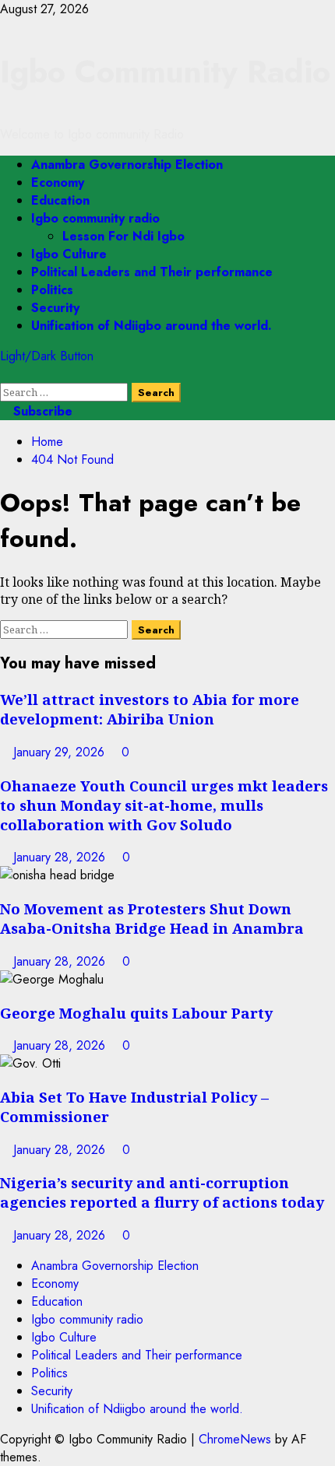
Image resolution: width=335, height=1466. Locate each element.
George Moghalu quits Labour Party (136, 1012)
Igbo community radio (95, 218)
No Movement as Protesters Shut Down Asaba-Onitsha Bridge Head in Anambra (152, 918)
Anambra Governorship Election (127, 165)
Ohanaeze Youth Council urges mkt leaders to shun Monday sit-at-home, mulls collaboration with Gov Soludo (164, 805)
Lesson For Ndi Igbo (123, 236)
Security (55, 308)
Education (60, 200)
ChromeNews (235, 1439)
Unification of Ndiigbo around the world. (151, 326)
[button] (4, 374)
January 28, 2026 (61, 857)
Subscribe (40, 411)
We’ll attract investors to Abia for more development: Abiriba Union (149, 708)
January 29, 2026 (60, 752)
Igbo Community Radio (165, 71)
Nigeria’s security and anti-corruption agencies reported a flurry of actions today (162, 1192)
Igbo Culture (69, 254)
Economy (57, 182)
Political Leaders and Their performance (152, 272)
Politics (52, 290)
